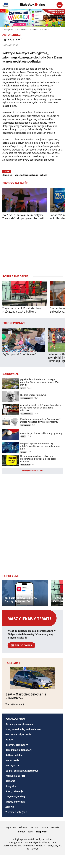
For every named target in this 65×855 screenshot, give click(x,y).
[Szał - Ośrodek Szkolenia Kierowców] (32, 678)
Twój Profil (41, 831)
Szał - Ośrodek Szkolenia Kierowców (26, 696)
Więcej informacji (14, 704)
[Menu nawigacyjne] (60, 5)
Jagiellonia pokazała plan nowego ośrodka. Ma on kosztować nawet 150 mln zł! (39, 382)
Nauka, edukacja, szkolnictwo (21, 770)
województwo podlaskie (26, 175)
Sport (23, 388)
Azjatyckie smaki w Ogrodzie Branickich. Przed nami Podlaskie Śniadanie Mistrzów (40, 408)
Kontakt (55, 827)
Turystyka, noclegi (15, 796)
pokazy (43, 175)
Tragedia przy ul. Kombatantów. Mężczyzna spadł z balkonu (22, 310)
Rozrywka (10, 786)
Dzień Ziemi (44, 30)
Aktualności (33, 30)
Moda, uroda (12, 760)
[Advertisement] (32, 247)
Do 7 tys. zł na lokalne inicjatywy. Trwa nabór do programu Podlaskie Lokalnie (24, 217)
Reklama (10, 781)
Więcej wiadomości (30, 471)
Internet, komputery (16, 744)
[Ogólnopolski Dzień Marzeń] (23, 340)
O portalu (11, 827)
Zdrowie (10, 806)
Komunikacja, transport (18, 750)
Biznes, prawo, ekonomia (19, 724)
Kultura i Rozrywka (27, 398)
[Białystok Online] (32, 4)
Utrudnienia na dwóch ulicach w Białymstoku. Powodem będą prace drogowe (38, 459)
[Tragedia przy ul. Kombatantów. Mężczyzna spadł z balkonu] (24, 293)
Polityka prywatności (23, 839)
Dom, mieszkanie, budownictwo (23, 729)
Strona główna (8, 30)
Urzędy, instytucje (15, 801)
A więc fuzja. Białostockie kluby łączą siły (41, 433)
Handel (9, 739)
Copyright (13, 842)
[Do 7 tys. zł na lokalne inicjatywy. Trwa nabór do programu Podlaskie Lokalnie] (24, 200)
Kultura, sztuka (13, 755)
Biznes (23, 452)
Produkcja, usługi (15, 775)
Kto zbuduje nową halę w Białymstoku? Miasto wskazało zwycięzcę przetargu (40, 420)
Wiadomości (21, 30)
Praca (45, 827)
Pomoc (21, 831)
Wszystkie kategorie (16, 812)
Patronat (35, 827)
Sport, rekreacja (14, 791)
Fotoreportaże (13, 323)
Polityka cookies (44, 839)
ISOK (30, 831)
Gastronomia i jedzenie (18, 734)
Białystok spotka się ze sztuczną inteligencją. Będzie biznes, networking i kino (40, 446)
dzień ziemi (7, 175)
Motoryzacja (12, 765)
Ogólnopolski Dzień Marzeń (19, 354)
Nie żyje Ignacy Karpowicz (33, 395)
